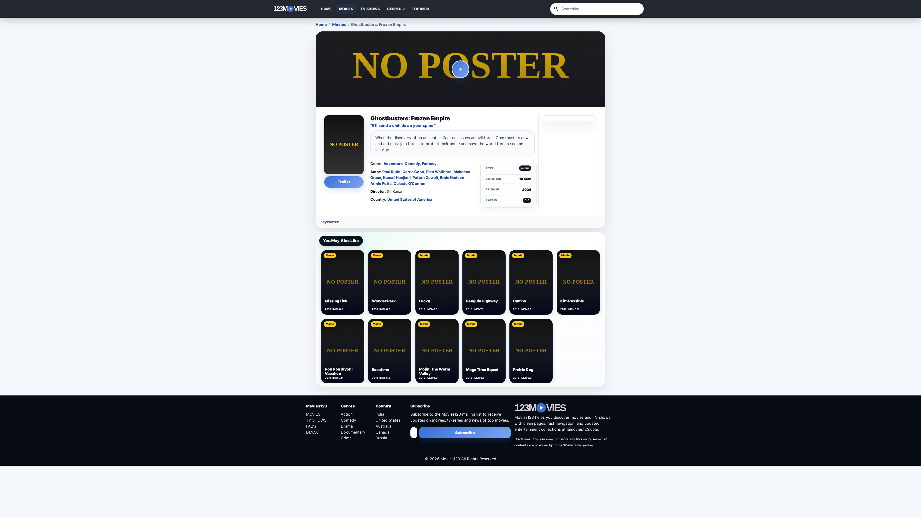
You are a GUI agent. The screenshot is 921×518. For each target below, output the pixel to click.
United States (388, 420)
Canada (383, 432)
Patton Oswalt (425, 177)
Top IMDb (420, 9)
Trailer (344, 181)
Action (347, 414)
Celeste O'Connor (410, 183)
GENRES (394, 9)
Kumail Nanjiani (397, 177)
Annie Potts (381, 183)
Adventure (393, 163)
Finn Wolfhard (439, 172)
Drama (347, 426)
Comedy (412, 163)
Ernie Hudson (452, 177)
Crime (346, 438)
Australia (383, 426)
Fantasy (429, 163)
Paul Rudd (391, 172)
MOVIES (346, 9)
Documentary (353, 432)
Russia (381, 438)
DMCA (312, 432)
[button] (461, 69)
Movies (339, 24)
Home (321, 24)
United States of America (409, 199)
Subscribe (465, 432)
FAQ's (311, 426)
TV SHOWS (370, 9)
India (380, 414)
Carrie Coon (413, 172)
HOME (326, 9)
